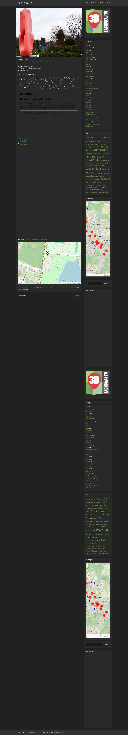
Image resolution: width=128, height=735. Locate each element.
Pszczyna (88, 81)
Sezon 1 (88, 90)
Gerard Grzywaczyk (93, 154)
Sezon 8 (88, 107)
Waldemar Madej (96, 190)
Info (108, 2)
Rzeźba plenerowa (45, 287)
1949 (87, 137)
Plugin (78, 283)
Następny (76, 296)
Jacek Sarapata (89, 163)
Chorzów (88, 55)
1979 (78, 287)
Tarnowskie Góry (90, 117)
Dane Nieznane (90, 59)
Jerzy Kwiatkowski (98, 163)
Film (87, 62)
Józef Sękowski (95, 165)
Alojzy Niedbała (100, 144)
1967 (108, 137)
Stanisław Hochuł (97, 176)
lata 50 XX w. (104, 165)
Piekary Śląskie (90, 76)
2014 (94, 144)
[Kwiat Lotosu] (49, 190)
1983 (91, 144)
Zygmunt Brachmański (100, 192)
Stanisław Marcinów (93, 179)
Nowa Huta (89, 74)
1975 (94, 141)
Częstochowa (89, 57)
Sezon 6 (88, 102)
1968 (87, 141)
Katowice (88, 69)
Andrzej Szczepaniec (93, 147)
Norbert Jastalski (104, 173)
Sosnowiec (89, 112)
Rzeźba (88, 86)
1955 (89, 137)
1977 (99, 141)
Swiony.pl (76, 88)
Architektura (89, 48)
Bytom (87, 52)
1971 (90, 141)
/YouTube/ (61, 732)
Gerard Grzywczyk (23, 289)
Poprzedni (22, 296)
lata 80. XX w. (93, 173)
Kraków (88, 71)
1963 (97, 137)
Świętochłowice (60, 287)
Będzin (88, 50)
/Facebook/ (54, 732)
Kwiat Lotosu (22, 138)
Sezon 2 (53, 287)
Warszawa (88, 121)
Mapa (101, 2)
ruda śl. (88, 176)
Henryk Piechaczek (104, 160)
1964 (102, 137)
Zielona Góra (89, 126)
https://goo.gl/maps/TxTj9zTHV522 (37, 239)
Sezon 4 (88, 98)
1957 (92, 137)
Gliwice (88, 64)
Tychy (87, 119)
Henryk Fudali (92, 160)
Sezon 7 (88, 105)
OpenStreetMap (66, 283)
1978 (104, 140)
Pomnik (88, 78)
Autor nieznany (99, 149)
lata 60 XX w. (91, 169)
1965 (105, 137)
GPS (38, 287)
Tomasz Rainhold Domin (97, 187)
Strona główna (90, 2)
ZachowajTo (25, 2)
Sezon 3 (88, 95)
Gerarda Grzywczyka (30, 80)
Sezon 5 (88, 100)
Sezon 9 (88, 110)
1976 (97, 141)
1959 (94, 137)
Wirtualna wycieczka (91, 124)
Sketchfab (23, 141)
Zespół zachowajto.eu (43, 62)
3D (86, 45)
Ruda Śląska (89, 83)
